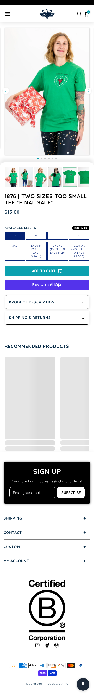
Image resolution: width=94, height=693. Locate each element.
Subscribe (71, 492)
